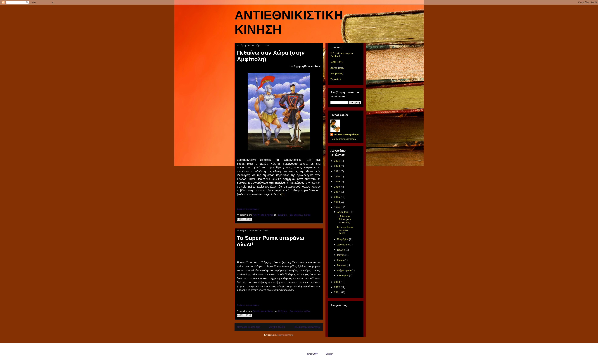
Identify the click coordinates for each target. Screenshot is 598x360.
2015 (337, 202)
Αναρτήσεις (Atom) (284, 335)
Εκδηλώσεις (336, 74)
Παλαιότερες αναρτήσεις (307, 327)
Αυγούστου (343, 245)
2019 (337, 182)
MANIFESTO (336, 62)
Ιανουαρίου (343, 276)
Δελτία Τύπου (337, 68)
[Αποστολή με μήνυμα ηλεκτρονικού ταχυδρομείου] (238, 219)
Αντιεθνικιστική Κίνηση (346, 135)
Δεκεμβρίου (343, 212)
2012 (337, 287)
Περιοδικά (335, 79)
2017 (337, 192)
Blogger (329, 354)
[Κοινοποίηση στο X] (244, 219)
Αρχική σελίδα (277, 327)
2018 (337, 187)
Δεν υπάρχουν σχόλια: (300, 215)
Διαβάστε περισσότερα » (248, 209)
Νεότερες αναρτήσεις (248, 327)
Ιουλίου (341, 250)
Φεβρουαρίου (344, 270)
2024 (337, 161)
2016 (337, 197)
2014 (337, 207)
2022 (337, 171)
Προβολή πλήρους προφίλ (343, 139)
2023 (337, 166)
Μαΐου (340, 260)
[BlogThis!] (241, 219)
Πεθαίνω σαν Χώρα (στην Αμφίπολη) (344, 219)
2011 (337, 292)
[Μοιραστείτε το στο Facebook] (247, 219)
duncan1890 (312, 354)
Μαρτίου (341, 265)
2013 (337, 282)
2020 (337, 176)
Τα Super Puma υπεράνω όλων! (345, 230)
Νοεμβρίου (343, 239)
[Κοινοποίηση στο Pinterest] (250, 219)
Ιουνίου (341, 255)
